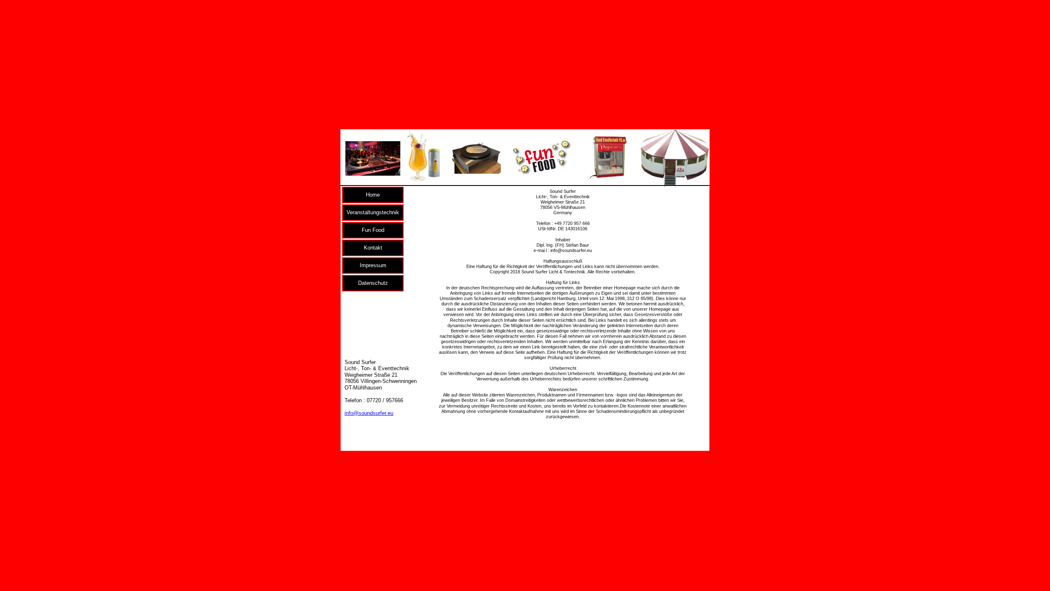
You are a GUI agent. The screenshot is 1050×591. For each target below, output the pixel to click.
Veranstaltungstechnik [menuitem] (373, 212)
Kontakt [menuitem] (373, 248)
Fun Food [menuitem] (373, 230)
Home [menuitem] (373, 195)
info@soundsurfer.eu (369, 413)
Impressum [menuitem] (373, 265)
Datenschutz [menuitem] (373, 283)
